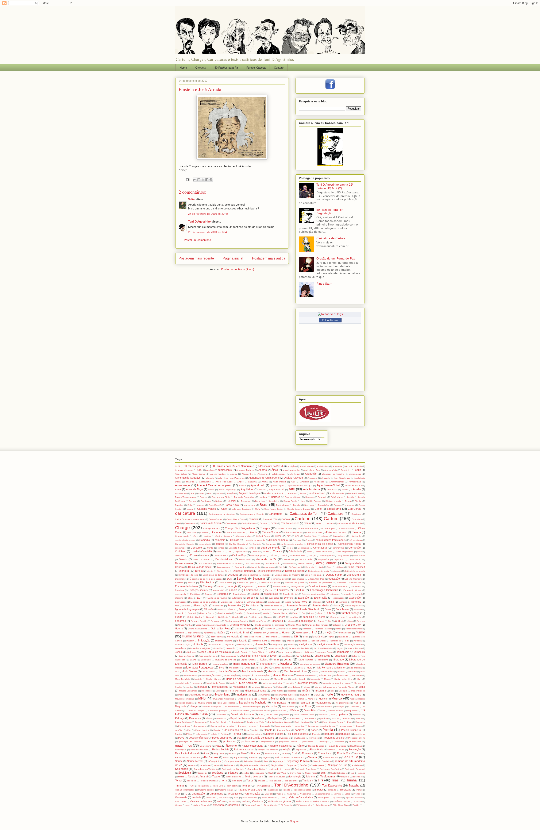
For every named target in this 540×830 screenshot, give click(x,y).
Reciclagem (180, 749)
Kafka (354, 656)
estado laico (271, 593)
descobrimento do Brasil (229, 563)
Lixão (257, 668)
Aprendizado (257, 485)
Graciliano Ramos (240, 624)
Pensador (360, 722)
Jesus (178, 652)
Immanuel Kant (259, 641)
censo (319, 523)
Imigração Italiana (223, 641)
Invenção (230, 648)
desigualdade (326, 563)
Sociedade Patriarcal (355, 769)
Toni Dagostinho (332, 785)
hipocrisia (208, 633)
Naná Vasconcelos (226, 703)
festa (337, 605)
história (221, 632)
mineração (293, 691)
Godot (321, 621)
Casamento (190, 523)
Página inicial (233, 258)
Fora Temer (342, 609)
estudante (335, 594)
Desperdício (241, 567)
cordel (290, 548)
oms (323, 710)
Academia (337, 466)
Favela (186, 606)
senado (192, 765)
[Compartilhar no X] (203, 180)
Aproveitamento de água (300, 485)
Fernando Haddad (273, 606)
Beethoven (206, 501)
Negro (194, 706)
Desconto (289, 563)
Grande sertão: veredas (316, 625)
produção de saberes (190, 741)
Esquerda (222, 593)
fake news (301, 601)
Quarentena (205, 746)
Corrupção (354, 547)
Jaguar (339, 648)
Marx (359, 679)
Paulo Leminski (301, 722)
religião (286, 749)
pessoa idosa (345, 726)
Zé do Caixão (270, 805)
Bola (190, 505)
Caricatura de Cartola (330, 238)
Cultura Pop (239, 555)
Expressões (180, 602)
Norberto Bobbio (324, 706)
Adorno (262, 470)
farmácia (343, 602)
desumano (269, 567)
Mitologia (343, 691)
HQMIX (331, 632)
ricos (206, 753)
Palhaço (180, 718)
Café (224, 508)
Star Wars (281, 773)
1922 (177, 466)
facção (288, 602)
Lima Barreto (200, 663)
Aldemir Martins (218, 474)
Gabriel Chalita (194, 617)
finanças (244, 609)
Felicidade (218, 606)
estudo (347, 594)
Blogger (293, 821)
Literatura (285, 663)
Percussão (265, 726)
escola (233, 590)
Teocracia (191, 781)
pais (333, 714)
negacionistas (343, 703)
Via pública (224, 797)
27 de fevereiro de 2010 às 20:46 (208, 213)
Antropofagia (355, 482)
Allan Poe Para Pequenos (231, 478)
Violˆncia (221, 801)
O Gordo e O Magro (194, 710)
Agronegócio (330, 470)
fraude (266, 613)
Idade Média (271, 637)
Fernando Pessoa (296, 605)
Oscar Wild (221, 714)
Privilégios (314, 738)
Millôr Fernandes (232, 691)
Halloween (270, 629)
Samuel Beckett (330, 757)
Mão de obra (325, 675)
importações (277, 641)
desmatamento (224, 567)
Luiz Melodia (355, 668)
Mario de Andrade (236, 679)
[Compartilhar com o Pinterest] (211, 180)
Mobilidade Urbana (199, 694)
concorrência (205, 544)
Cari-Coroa (354, 508)
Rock (295, 753)
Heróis (338, 629)
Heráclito (306, 629)
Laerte (193, 660)
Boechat (179, 505)
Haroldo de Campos (288, 629)
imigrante (241, 640)
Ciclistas (204, 532)
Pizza (246, 730)
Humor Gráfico (193, 636)
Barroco (275, 497)
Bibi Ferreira (315, 501)
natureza (305, 702)
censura (330, 523)
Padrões (323, 714)
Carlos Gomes (215, 519)
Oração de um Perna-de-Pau (335, 258)
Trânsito (286, 790)
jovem (273, 655)
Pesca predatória (282, 726)
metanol (268, 687)
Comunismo (356, 540)
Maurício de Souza (216, 683)
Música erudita (205, 703)
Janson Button (354, 648)
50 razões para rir (194, 466)
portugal (329, 733)
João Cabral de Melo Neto (215, 652)
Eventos (288, 597)
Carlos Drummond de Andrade (190, 519)
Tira (320, 780)
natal (293, 703)
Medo (232, 683)
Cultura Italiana (221, 555)
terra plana (237, 781)
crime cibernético (324, 551)
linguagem (266, 663)
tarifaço (361, 773)
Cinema (356, 532)
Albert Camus (198, 474)
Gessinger (216, 621)
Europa (251, 597)
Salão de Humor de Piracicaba (289, 757)
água (358, 470)
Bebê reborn (337, 497)
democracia (305, 559)
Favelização (201, 605)
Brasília (296, 505)
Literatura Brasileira (337, 663)
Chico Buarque (346, 528)
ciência (253, 532)
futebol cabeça (350, 613)
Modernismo (222, 694)
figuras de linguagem (187, 609)
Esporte (209, 594)
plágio (256, 730)
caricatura (185, 513)
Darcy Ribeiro (343, 555)
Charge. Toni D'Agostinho (240, 528)
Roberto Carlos (272, 753)
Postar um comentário (197, 240)
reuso (341, 749)
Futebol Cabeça (256, 67)
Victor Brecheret (269, 797)
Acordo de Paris (354, 466)
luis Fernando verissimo (331, 667)
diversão (266, 575)
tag (352, 773)
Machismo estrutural (295, 671)
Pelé (349, 722)
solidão (245, 773)
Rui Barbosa (211, 757)
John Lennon (285, 652)
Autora (303, 493)
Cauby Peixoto (248, 523)
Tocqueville (203, 786)
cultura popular (257, 555)
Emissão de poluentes (320, 582)
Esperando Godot (352, 590)
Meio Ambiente (248, 683)
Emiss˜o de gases (246, 582)
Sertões (303, 765)
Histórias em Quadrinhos (266, 633)
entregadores (297, 586)
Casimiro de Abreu (210, 523)
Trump (359, 790)
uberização (198, 793)
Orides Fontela (336, 710)
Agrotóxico (346, 470)
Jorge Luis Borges (305, 652)
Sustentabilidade (338, 773)
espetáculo (180, 594)
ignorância (318, 636)
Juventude (341, 655)
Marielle (198, 679)
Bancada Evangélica (244, 497)
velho (347, 794)
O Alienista (353, 706)
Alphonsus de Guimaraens (263, 477)
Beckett (192, 501)
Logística (298, 668)
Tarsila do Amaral (198, 776)
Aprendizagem (277, 485)
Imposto (290, 641)
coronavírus (338, 548)
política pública (275, 733)
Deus (281, 567)
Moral (316, 694)
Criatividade (295, 551)
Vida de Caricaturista (301, 797)
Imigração (204, 640)
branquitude (249, 505)
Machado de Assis (252, 671)
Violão (245, 801)
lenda (276, 660)
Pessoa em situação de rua (321, 726)
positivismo (359, 734)
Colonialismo (339, 536)
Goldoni (339, 621)
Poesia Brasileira (351, 730)
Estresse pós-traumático (313, 594)
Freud (295, 613)
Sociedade (181, 768)
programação (267, 741)
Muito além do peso (247, 699)
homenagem (302, 633)
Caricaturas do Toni (304, 513)
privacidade (284, 738)
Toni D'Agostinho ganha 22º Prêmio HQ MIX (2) (334, 186)
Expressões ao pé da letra (203, 602)
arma (178, 489)
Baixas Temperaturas (185, 497)
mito (333, 691)
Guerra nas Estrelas (197, 629)
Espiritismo (195, 594)
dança (312, 555)
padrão (285, 714)
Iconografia (233, 636)
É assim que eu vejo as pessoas (206, 579)
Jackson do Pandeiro (299, 648)
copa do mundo (270, 547)
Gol (329, 621)
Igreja (332, 637)
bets (303, 501)
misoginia (320, 690)
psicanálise (307, 741)
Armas (211, 489)
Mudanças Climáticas (223, 699)
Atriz (210, 493)
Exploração (320, 597)
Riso (243, 753)
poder (314, 730)
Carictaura (356, 514)
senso (217, 765)
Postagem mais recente (196, 258)
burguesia (349, 505)
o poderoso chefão (240, 710)
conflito (220, 543)
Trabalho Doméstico (184, 790)
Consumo (196, 547)
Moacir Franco (358, 691)
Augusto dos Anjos (249, 493)
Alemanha (262, 474)
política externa (254, 734)
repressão (301, 749)
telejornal (344, 777)
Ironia (241, 648)
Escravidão (251, 590)
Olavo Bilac (310, 710)
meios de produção (272, 683)
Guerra (179, 628)
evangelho (274, 598)
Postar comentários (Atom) (237, 269)
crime (309, 551)
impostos (302, 641)
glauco (291, 621)
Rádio (300, 745)
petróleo (179, 730)
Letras (287, 659)
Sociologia (184, 772)
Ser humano (229, 765)
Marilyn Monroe (213, 679)
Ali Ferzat (295, 474)
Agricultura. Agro (312, 470)
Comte (308, 540)
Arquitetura (247, 489)
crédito (266, 551)
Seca (266, 761)
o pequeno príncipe (217, 710)
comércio (220, 540)
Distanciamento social (318, 571)
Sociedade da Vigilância (206, 769)
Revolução (354, 749)
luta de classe (208, 671)
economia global (279, 579)
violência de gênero (279, 801)
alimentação (355, 474)
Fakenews (316, 602)
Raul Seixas (356, 746)
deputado (338, 559)
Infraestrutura (214, 644)
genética (294, 617)
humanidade (345, 633)
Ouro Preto (272, 714)
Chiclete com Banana (307, 528)
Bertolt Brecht (290, 501)
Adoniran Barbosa (245, 470)
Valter (192, 199)
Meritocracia (240, 686)
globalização (305, 620)
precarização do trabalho (259, 737)
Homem (286, 632)
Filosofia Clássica (226, 609)
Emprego (208, 586)
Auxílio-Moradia (336, 493)
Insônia (291, 644)
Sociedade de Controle (233, 769)
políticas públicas (298, 733)
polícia (214, 734)
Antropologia (182, 485)
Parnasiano (310, 718)
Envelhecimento (317, 586)
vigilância (337, 797)
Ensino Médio (279, 586)
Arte (292, 489)
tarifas (181, 777)
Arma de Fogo (194, 489)
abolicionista (323, 466)
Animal (265, 482)
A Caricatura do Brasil (270, 466)
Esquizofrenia (239, 594)
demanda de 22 (266, 559)
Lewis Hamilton (305, 660)
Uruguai (269, 794)
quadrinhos (183, 745)
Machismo (273, 671)
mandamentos (190, 675)
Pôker (189, 734)
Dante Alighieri (326, 555)
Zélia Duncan (322, 805)
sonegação (258, 773)
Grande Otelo (294, 625)
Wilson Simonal (201, 805)
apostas (242, 485)
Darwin (183, 559)
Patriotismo (237, 722)
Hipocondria (194, 633)
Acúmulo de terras (184, 470)
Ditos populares (250, 575)
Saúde (179, 761)
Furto (320, 613)
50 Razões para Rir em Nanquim (232, 466)
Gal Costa (223, 617)
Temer (178, 780)
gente (322, 616)
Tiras (335, 780)
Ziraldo (355, 805)
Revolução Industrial (187, 753)
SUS (323, 772)
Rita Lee (255, 753)
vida (283, 797)
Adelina (210, 470)
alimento (210, 478)
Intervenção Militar (353, 644)
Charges (265, 528)
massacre (197, 683)
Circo (195, 536)
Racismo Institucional (280, 745)
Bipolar (358, 501)
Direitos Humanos (243, 570)
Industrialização (182, 644)
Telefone (311, 776)
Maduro (353, 671)
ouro (261, 714)
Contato (279, 67)
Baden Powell (355, 493)
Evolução (303, 597)
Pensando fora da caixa (222, 726)
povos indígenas (198, 737)
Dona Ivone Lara (313, 575)
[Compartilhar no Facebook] (207, 180)
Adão (199, 470)
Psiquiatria (339, 741)
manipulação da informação (255, 675)
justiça (306, 655)
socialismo (357, 765)
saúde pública (214, 761)
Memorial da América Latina (336, 683)
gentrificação (355, 617)
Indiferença (335, 641)
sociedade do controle (280, 769)
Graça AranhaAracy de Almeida (211, 625)
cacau (190, 509)
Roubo (358, 753)
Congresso (271, 544)
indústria (358, 641)
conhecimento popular (292, 544)
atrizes (219, 493)
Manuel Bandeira (283, 675)
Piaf (189, 730)
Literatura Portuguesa (199, 667)
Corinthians (303, 548)
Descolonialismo (253, 563)
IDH (296, 636)
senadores (205, 765)
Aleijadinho (247, 474)
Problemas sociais (333, 737)
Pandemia (195, 718)
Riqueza (232, 753)
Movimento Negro (351, 694)
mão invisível (341, 675)
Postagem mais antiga (268, 258)
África (274, 470)
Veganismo (305, 794)
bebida (350, 497)
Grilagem (336, 625)
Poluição (316, 734)
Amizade (325, 478)
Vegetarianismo (322, 794)
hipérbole (179, 633)
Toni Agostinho (262, 786)
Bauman (309, 497)
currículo (273, 555)
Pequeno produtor (247, 726)
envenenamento (340, 586)
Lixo (266, 667)
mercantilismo (220, 686)
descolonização (272, 563)
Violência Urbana (341, 801)
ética (190, 598)
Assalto (356, 489)
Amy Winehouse (342, 478)
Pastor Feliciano (183, 722)
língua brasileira (220, 664)
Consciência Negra (349, 543)
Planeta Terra (283, 730)
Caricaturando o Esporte (252, 514)
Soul (270, 773)
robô (285, 753)
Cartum (331, 518)
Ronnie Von (344, 753)
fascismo (356, 601)
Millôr (218, 691)
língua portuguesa (244, 663)
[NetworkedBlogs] (330, 314)
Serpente (291, 765)
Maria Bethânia (182, 679)
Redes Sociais (220, 749)
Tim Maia (307, 780)
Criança (277, 551)
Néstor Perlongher (252, 706)
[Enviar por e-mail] (195, 180)
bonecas (200, 505)
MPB (202, 698)
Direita (199, 570)
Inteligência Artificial (327, 644)
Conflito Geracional (238, 544)
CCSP (274, 523)
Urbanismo (234, 793)
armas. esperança (227, 489)
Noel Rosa (305, 706)
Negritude (180, 706)
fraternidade (253, 613)
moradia (304, 694)
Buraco (337, 505)
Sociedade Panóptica (330, 769)
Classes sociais (243, 536)
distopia (337, 571)
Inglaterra (229, 644)
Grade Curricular (263, 625)
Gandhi (235, 617)
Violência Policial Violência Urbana (312, 801)
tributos (319, 789)
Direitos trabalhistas (269, 570)
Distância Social (294, 570)
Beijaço (219, 501)
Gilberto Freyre (259, 621)
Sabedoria (253, 757)
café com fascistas (241, 509)
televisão (357, 777)
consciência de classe (320, 543)
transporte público (302, 790)
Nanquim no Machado (252, 702)
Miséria (306, 690)
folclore (289, 609)
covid (194, 551)
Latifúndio (206, 660)
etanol (358, 594)
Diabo (329, 567)
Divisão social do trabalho (287, 575)
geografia (180, 620)
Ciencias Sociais (314, 532)
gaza (269, 617)
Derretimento (355, 559)
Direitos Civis (223, 571)
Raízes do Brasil (316, 746)
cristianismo (180, 555)
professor (212, 741)
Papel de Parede (240, 718)
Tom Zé (246, 785)
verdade (196, 797)
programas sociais (288, 741)
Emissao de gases (270, 582)
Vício (236, 797)
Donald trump (334, 574)
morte (329, 694)
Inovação (261, 644)
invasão (218, 648)
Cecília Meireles (290, 523)
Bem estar (246, 501)
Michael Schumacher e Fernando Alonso (335, 687)
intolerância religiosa (200, 648)
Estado (255, 593)
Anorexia (304, 482)
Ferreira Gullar (320, 605)
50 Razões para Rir (226, 67)
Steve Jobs (295, 773)
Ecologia (242, 578)
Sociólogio (202, 773)
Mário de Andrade (261, 679)
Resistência (317, 749)
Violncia (358, 801)
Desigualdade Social (200, 567)
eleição (191, 582)
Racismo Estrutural (252, 745)
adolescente (225, 470)
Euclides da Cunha (217, 598)
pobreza (299, 730)
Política (236, 733)
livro (221, 667)
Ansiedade (319, 482)
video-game (323, 797)
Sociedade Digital (256, 769)
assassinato (181, 493)
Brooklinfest (323, 505)
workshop (218, 805)
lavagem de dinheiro (225, 660)
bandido (263, 497)
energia (232, 586)
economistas (298, 579)
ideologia (285, 637)
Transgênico (272, 790)
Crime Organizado (345, 551)
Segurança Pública (298, 761)
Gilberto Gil (277, 620)
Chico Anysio (328, 528)
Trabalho (354, 785)
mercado (202, 686)
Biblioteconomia (333, 501)
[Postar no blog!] (199, 180)
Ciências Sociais (336, 532)
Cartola (285, 519)
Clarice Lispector (223, 536)
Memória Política (308, 683)
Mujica (264, 699)
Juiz (297, 656)
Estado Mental (290, 594)
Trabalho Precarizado (249, 789)
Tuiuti (177, 794)
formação (179, 613)
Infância (198, 644)
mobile (181, 695)
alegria (233, 474)
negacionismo (323, 702)
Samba (312, 757)
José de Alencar (186, 656)
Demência (289, 559)
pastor (359, 718)
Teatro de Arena (254, 776)
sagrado (267, 757)
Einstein (179, 582)
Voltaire (178, 805)
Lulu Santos (190, 671)
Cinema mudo (182, 536)
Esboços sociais (198, 590)
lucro (309, 667)
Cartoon (302, 518)
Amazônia (312, 478)
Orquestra (352, 710)
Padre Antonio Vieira (304, 714)
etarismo (179, 598)
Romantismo (325, 753)
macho (315, 671)
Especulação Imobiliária (324, 590)
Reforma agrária (243, 749)
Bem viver (260, 501)
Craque (255, 551)
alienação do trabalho (333, 474)
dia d (320, 567)
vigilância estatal (354, 797)
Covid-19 (206, 551)
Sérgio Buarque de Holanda (253, 765)
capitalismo (334, 508)
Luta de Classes (228, 671)
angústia (252, 482)
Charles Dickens (284, 528)
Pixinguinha (232, 730)
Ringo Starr (324, 283)
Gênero (281, 616)
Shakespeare (317, 765)
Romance (307, 753)
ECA (229, 578)
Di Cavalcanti (295, 567)
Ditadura (233, 574)
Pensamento (200, 726)
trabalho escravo (206, 790)
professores (248, 741)
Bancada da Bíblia (221, 497)
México (307, 687)
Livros (247, 668)
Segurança (277, 761)
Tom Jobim (232, 786)
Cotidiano (180, 551)
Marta (327, 679)
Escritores (283, 590)
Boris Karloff (215, 505)
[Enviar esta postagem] (187, 179)
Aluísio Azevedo (293, 477)
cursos (284, 555)
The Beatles (275, 781)
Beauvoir (322, 497)
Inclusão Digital (318, 641)
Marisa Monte (280, 679)
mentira (189, 687)
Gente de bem (337, 617)
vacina (280, 794)
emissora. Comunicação (349, 582)
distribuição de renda (354, 571)
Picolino (217, 730)
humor (360, 632)
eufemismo (237, 598)
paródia (324, 718)
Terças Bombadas (209, 781)
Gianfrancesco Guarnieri (236, 621)
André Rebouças (224, 482)
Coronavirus (320, 547)
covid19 (220, 551)
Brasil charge (282, 505)
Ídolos (305, 637)
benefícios (274, 501)
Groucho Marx (353, 624)
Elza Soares (226, 582)
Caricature (335, 513)
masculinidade (182, 683)
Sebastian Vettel (251, 761)
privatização (299, 738)
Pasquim (347, 718)
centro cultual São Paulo (350, 523)
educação (334, 578)
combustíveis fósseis (185, 540)
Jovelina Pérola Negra (253, 655)
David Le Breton (201, 559)
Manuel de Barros (306, 675)
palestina (357, 714)
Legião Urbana (248, 660)
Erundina (179, 590)
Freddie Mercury (281, 613)
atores (201, 493)
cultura (205, 555)
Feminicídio (234, 605)
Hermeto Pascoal (323, 629)
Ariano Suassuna (353, 485)
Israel (251, 648)
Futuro (178, 616)
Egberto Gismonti (353, 579)
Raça (218, 745)
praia (239, 738)
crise (359, 551)
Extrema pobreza (255, 602)
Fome (328, 609)
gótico (350, 621)
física (255, 609)
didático (340, 567)
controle (252, 548)
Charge (182, 527)
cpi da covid (242, 551)
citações (207, 536)
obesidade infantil (261, 710)
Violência (257, 801)
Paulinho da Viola (255, 722)
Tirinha (351, 780)
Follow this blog (330, 320)
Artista (345, 489)
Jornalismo (343, 652)
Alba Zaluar (181, 474)
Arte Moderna (311, 489)
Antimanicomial (336, 482)
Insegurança (277, 644)
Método (280, 687)
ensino (262, 586)
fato (177, 606)
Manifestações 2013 (211, 675)
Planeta (267, 730)
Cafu (257, 509)
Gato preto (257, 617)
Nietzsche (271, 706)
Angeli (240, 482)
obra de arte (280, 710)
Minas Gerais (277, 691)
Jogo (272, 652)
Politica (224, 734)
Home (183, 67)
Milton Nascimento (255, 690)
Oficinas (294, 710)
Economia (258, 578)
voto (188, 805)
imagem (190, 641)
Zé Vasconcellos (304, 805)
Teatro (216, 776)
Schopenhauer (232, 761)
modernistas (243, 694)
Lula (177, 671)
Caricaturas (275, 513)
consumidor (180, 548)
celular (308, 523)
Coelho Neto (310, 536)
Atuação (231, 493)
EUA (199, 597)
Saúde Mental (195, 761)
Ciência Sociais (271, 532)
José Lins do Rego (207, 656)
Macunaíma (328, 671)
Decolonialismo (224, 559)
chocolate (192, 532)
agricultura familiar (291, 470)
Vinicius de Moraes (201, 801)
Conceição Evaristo (184, 544)
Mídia (362, 686)
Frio (303, 613)
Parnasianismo (294, 718)
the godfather (291, 781)
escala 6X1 (218, 590)
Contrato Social (236, 548)
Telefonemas (328, 776)
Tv (185, 793)
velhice (337, 794)
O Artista (200, 67)
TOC (191, 786)
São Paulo (350, 757)
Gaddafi (210, 617)
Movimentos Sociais (184, 699)
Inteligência (305, 644)
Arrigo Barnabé (276, 489)
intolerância (180, 648)
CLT (288, 536)
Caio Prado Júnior (273, 509)
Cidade (216, 532)
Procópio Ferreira (356, 738)
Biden (348, 501)
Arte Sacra (332, 489)
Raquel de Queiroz (337, 746)
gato (246, 617)
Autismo (292, 493)
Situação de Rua (337, 765)
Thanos (261, 781)
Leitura (264, 659)
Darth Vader (359, 555)
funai (311, 613)
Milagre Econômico (188, 691)
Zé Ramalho (287, 805)
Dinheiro (184, 570)
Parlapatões (275, 718)
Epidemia (357, 586)
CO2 (297, 536)
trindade (332, 790)
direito (210, 571)
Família (329, 601)
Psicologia (324, 741)
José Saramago (228, 656)
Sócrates (233, 772)
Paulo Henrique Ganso (279, 722)
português (344, 733)
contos (220, 548)
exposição (355, 597)
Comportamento (278, 540)
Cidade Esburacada (235, 532)
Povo (181, 737)
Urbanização (252, 793)
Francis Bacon (207, 613)
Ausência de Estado (274, 493)
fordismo (358, 609)
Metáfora (256, 687)
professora (229, 741)
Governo (360, 621)
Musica (323, 698)
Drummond (180, 579)
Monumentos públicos (285, 695)
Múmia (301, 699)
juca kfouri (287, 656)
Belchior (231, 501)
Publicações (355, 741)
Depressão (323, 559)
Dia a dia (309, 567)
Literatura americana (310, 664)
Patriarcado (200, 722)
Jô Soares (191, 652)
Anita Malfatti (279, 482)
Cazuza (263, 523)
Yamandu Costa (252, 805)
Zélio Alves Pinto (341, 805)
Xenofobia (234, 805)
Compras (297, 540)
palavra (343, 714)
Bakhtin (203, 497)
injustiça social (245, 644)
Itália (260, 648)
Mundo (311, 699)
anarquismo (205, 482)
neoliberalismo (232, 706)
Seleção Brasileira (322, 761)
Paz (315, 722)
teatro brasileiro (233, 777)
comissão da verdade (254, 540)
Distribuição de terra (188, 575)
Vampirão (291, 794)
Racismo (231, 745)
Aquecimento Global (328, 485)
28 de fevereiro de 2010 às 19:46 (208, 232)
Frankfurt (239, 613)
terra (224, 780)
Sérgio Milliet (277, 765)
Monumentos (264, 695)
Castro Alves (231, 523)
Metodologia (294, 687)
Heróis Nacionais (354, 629)
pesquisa (299, 726)
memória (290, 683)
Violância (233, 801)
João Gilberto (258, 652)
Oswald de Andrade (242, 714)
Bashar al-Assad (293, 497)
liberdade (338, 659)
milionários (206, 691)
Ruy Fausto (239, 757)
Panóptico (221, 718)
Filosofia (209, 609)
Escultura (299, 590)
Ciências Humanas (293, 532)
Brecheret (309, 505)
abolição (292, 466)
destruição (255, 567)
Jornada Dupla (325, 652)
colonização (355, 536)
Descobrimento (205, 563)
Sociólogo (217, 772)
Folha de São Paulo (308, 609)
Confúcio (256, 544)
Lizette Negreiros (281, 668)
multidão (290, 699)
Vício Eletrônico (250, 797)
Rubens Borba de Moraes (187, 757)
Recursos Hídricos (199, 749)
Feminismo (252, 605)
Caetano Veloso (206, 508)
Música (336, 698)
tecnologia (295, 776)
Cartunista (357, 519)
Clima (278, 536)
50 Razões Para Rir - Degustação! (330, 211)
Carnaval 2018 (270, 519)
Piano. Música (202, 730)
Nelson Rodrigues (212, 706)
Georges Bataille (199, 621)
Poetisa (178, 734)
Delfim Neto (245, 559)
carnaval (254, 519)
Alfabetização (279, 474)
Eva (262, 598)
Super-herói (311, 773)
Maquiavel (357, 675)
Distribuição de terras (213, 575)
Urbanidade (216, 793)
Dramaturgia (354, 574)
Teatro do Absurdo (276, 777)
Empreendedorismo (186, 586)
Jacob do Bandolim (322, 648)
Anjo (293, 482)
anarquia (190, 482)
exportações (338, 598)
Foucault (192, 613)
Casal (178, 523)
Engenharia (248, 586)
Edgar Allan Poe (316, 579)
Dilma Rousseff (356, 567)
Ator (192, 493)
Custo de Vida (298, 555)
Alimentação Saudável (188, 477)
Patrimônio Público (219, 722)
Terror (249, 780)
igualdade (343, 637)
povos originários (222, 737)
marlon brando (299, 679)
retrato (331, 749)
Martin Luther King (343, 679)
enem (221, 586)
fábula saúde (274, 602)
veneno (358, 794)
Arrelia (262, 489)
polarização (201, 734)
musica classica (357, 699)
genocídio (308, 616)
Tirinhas (179, 785)
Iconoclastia (217, 637)
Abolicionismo (306, 466)
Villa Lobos (180, 801)
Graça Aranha (185, 625)
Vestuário (210, 797)
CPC (230, 551)
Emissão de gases (294, 582)
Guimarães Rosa (220, 628)
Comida (234, 540)
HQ (314, 632)
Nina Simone (288, 706)
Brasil (264, 505)
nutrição (340, 706)
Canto (318, 508)
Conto (210, 548)
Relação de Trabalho (268, 749)
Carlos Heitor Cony (235, 519)
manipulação (231, 675)
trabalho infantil (225, 790)
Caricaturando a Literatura (222, 514)
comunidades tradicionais (331, 540)
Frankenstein (224, 613)
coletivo (324, 536)
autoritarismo (317, 493)
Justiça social (322, 655)
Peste (359, 726)
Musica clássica (186, 703)
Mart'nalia (315, 679)
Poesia (328, 730)
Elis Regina (207, 582)
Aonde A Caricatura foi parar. (214, 485)
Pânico (209, 718)
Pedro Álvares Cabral (332, 722)
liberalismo (323, 660)
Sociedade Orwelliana (305, 769)
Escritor (269, 590)
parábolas (259, 718)
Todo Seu (218, 786)
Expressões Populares (232, 602)
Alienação (311, 473)
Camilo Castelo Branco (298, 509)
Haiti (258, 628)
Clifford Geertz (263, 536)
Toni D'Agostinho (199, 221)
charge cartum (211, 528)
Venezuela (181, 797)
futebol (331, 613)
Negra (357, 702)
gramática (279, 625)
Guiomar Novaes (243, 629)
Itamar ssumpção (276, 648)
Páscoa (335, 718)
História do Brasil (240, 632)
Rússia (226, 757)
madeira (341, 671)
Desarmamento (184, 563)
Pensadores (184, 726)
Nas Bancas (279, 702)
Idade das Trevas (252, 637)
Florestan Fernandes (272, 609)
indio (347, 641)
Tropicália (345, 789)
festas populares (353, 606)
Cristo (193, 555)
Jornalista (359, 652)
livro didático (235, 668)
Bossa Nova (232, 505)
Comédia (204, 540)
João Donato (241, 652)
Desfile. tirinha (305, 563)
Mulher (275, 698)
